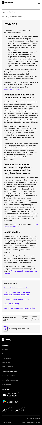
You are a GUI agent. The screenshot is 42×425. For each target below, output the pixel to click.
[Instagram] (4, 409)
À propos (5, 349)
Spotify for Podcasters (10, 380)
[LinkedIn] (17, 409)
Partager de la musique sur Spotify (16, 299)
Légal (23, 422)
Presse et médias (8, 354)
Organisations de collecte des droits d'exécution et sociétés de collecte (17, 293)
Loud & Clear (6, 362)
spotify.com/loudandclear (13, 89)
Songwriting (6, 384)
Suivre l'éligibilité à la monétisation (16, 288)
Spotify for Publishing (11, 303)
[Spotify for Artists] (7, 3)
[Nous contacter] (37, 328)
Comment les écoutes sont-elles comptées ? (20, 308)
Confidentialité (31, 422)
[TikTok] (23, 409)
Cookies (38, 422)
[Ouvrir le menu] (39, 3)
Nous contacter (7, 367)
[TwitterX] (10, 409)
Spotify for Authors (8, 376)
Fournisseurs (6, 358)
